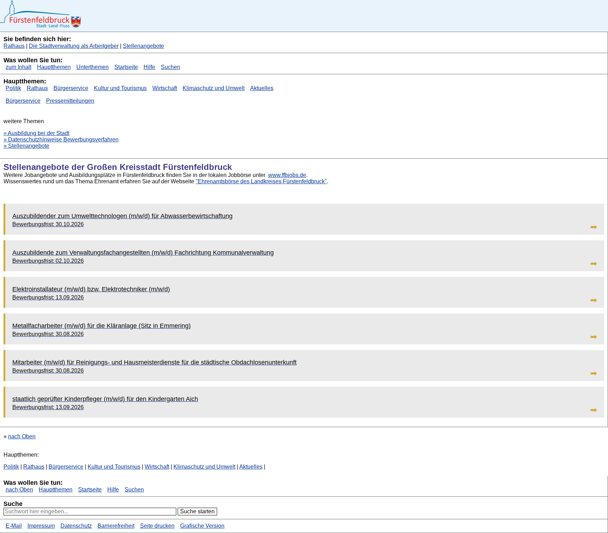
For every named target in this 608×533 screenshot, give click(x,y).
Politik (13, 88)
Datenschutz (76, 526)
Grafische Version (202, 526)
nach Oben (22, 436)
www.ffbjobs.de (287, 175)
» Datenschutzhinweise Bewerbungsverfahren (61, 139)
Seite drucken (157, 526)
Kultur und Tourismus (120, 88)
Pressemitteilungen (70, 101)
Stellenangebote (143, 46)
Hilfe (149, 67)
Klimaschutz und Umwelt (214, 88)
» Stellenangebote (26, 146)
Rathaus (14, 46)
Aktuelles (261, 88)
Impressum (41, 526)
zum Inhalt (18, 67)
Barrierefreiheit (115, 526)
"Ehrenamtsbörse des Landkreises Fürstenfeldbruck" (261, 181)
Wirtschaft (164, 88)
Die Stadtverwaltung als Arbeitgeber (74, 46)
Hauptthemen (54, 67)
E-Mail (14, 526)
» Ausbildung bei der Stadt (36, 133)
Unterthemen (92, 67)
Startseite (126, 67)
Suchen (170, 67)
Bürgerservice (70, 88)
